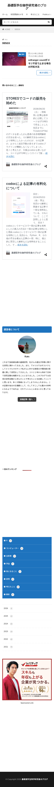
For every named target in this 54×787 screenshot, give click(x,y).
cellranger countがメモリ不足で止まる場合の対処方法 (39, 63)
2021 (8, 647)
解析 (22, 54)
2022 (8, 639)
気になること (13, 571)
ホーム (5, 14)
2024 (8, 624)
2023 (8, 631)
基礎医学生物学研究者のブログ (27, 7)
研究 (10, 579)
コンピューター (14, 548)
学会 (9, 564)
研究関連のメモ (17, 14)
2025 (8, 616)
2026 (8, 608)
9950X (17, 29)
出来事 (10, 556)
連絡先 (21, 85)
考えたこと (35, 14)
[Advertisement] (27, 293)
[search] (49, 22)
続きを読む (44, 73)
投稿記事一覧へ (26, 399)
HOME (7, 29)
